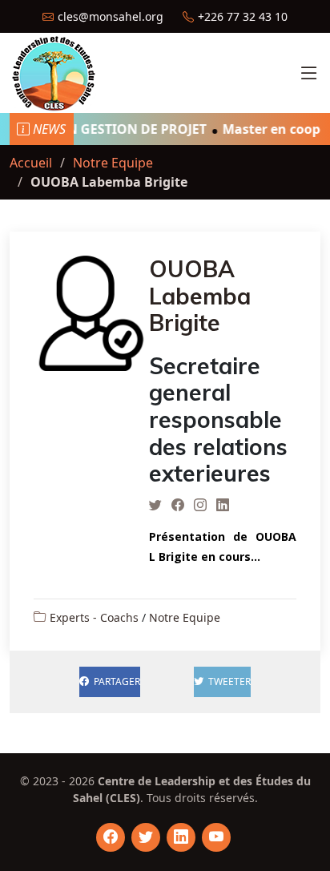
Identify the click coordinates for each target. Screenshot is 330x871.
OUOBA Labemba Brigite (200, 296)
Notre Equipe (113, 162)
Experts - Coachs (94, 617)
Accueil (31, 162)
